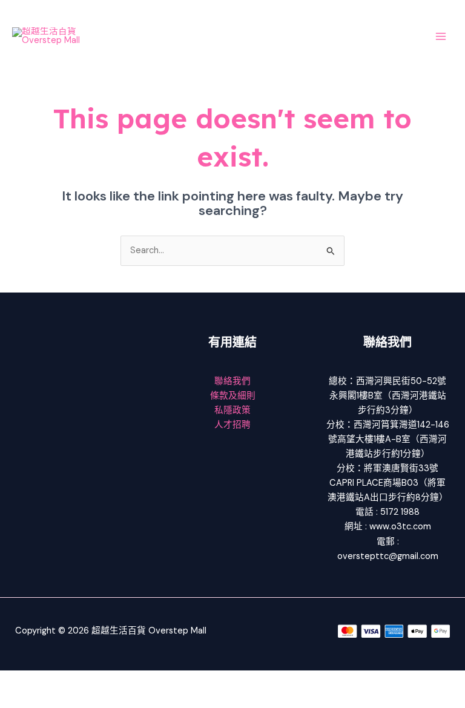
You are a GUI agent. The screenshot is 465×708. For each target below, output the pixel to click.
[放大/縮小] (18, 680)
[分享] (96, 680)
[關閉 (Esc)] (134, 680)
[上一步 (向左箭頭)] (18, 699)
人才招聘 (232, 425)
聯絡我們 (232, 381)
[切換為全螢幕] (57, 680)
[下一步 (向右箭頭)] (57, 699)
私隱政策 (232, 410)
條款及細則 (233, 396)
